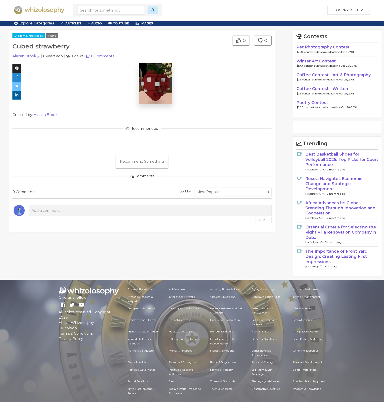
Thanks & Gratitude (222, 381)
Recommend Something (142, 161)
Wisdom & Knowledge (29, 35)
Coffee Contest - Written (322, 88)
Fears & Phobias (303, 320)
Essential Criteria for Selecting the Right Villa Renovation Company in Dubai (340, 232)
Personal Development (307, 362)
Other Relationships (305, 350)
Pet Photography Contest (323, 47)
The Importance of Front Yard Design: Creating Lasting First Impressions (336, 256)
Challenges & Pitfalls (182, 296)
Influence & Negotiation (184, 339)
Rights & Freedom (221, 369)
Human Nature (261, 331)
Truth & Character (222, 388)
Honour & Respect (221, 331)
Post (263, 220)
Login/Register (348, 10)
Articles (73, 23)
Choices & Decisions (222, 296)
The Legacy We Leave (265, 381)
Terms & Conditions (76, 333)
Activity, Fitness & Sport (225, 289)
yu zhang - (312, 266)
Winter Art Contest (316, 61)
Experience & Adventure (225, 320)
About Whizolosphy (76, 323)
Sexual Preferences (304, 369)
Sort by (185, 191)
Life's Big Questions (264, 339)
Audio (96, 23)
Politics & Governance (141, 369)
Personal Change (263, 362)
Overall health (137, 362)
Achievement (177, 289)
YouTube (121, 23)
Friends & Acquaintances (143, 331)
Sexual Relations (138, 381)
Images (146, 23)
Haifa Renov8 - (315, 242)
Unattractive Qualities (266, 388)
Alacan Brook (24, 56)
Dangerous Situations (141, 308)
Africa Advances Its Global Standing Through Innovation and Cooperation (340, 208)
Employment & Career (142, 320)
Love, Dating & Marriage (308, 339)
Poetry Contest (312, 102)
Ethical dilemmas (180, 320)
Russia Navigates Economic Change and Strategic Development (333, 184)
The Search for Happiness (309, 381)
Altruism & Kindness (305, 289)
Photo (52, 35)
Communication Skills (266, 296)
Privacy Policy (71, 339)
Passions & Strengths (182, 362)
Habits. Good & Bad (181, 331)
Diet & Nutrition (303, 308)
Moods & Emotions (222, 350)
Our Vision (68, 328)
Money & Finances (180, 350)
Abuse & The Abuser (140, 289)
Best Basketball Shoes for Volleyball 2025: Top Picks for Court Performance (341, 159)
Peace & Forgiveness (223, 362)
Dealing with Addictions (184, 308)
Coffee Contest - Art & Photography (333, 74)
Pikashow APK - (316, 169)
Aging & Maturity (263, 289)
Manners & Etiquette (141, 350)
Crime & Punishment (306, 296)
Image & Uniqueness (306, 331)
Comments (102, 56)
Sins (171, 381)
